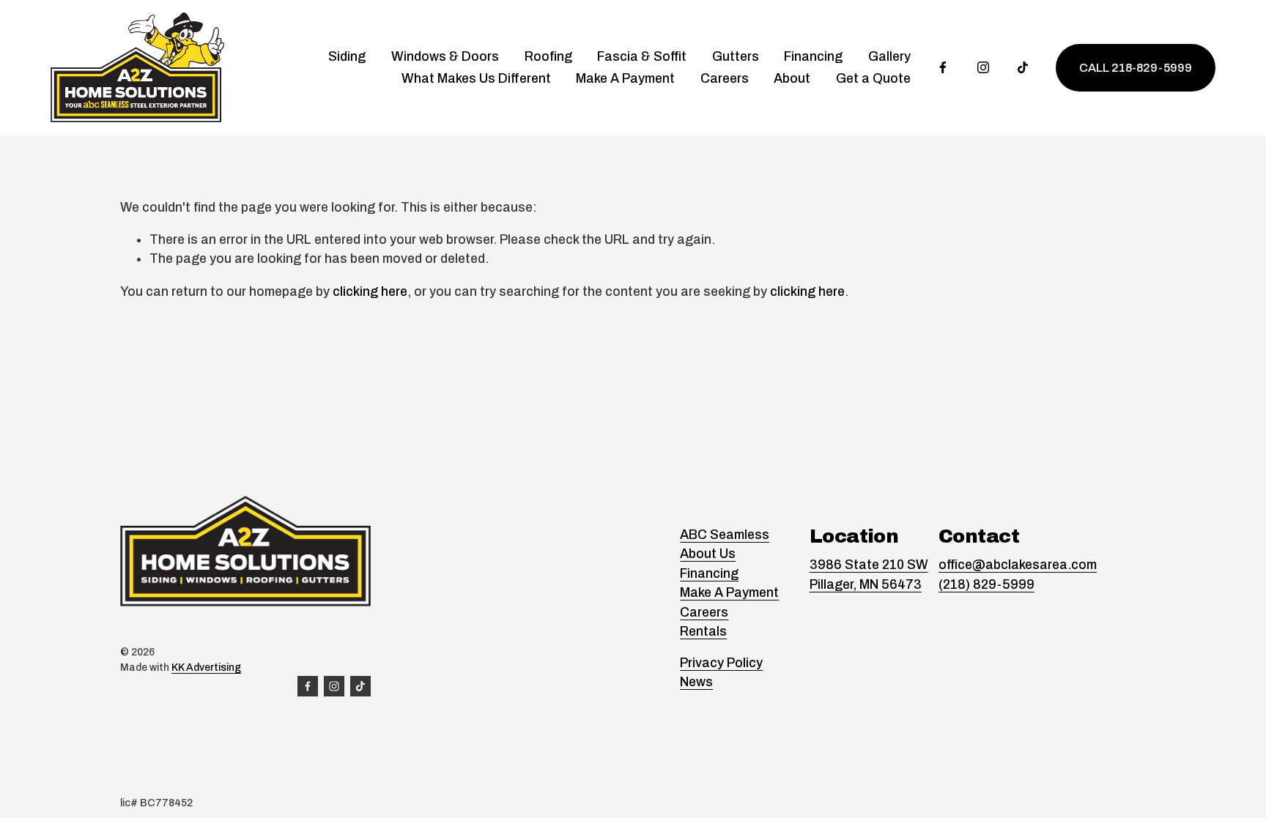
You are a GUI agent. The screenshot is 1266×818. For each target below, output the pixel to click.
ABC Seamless (724, 534)
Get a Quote (873, 78)
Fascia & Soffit (641, 56)
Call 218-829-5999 (1135, 68)
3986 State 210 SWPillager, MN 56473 (869, 574)
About (792, 78)
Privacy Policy (721, 662)
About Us (708, 553)
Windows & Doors (445, 56)
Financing (813, 56)
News (696, 681)
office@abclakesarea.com (1018, 564)
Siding (347, 56)
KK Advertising (206, 667)
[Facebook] (943, 67)
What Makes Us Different (476, 78)
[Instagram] (983, 67)
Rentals (703, 631)
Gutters (735, 56)
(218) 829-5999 (986, 584)
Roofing (548, 56)
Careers (724, 78)
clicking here (370, 291)
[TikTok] (1022, 67)
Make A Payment (625, 78)
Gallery (889, 56)
